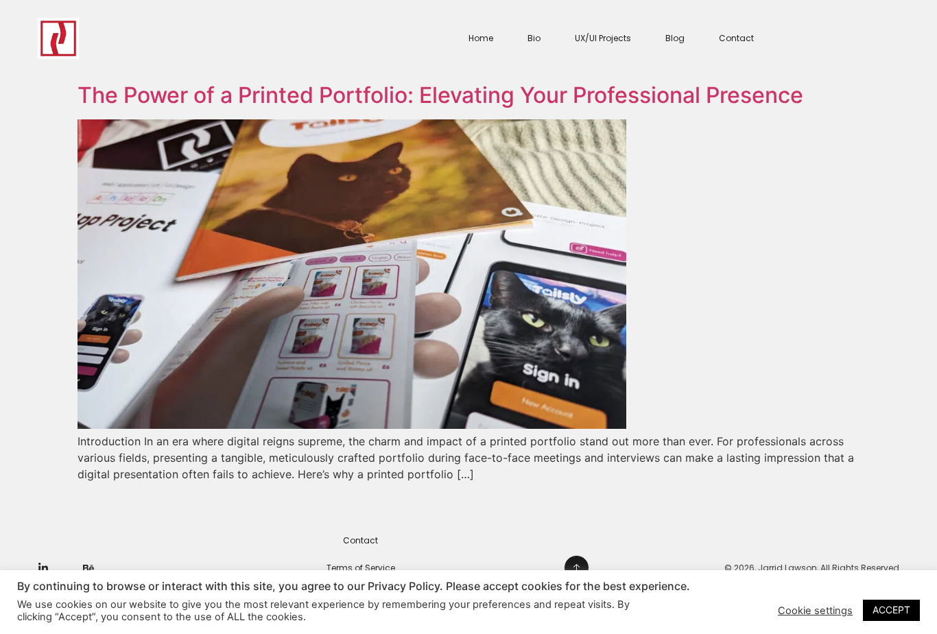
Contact (736, 38)
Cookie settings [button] (815, 610)
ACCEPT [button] (891, 609)
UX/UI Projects (603, 38)
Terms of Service (361, 568)
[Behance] (88, 568)
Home (480, 38)
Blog (675, 38)
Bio (534, 38)
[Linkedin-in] (43, 568)
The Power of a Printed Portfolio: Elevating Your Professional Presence (440, 95)
